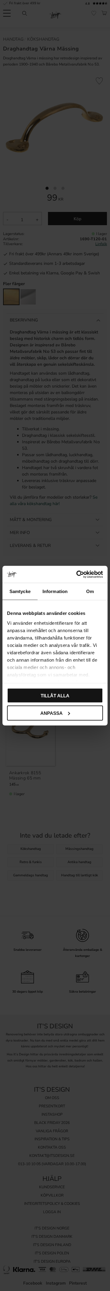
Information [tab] (55, 591)
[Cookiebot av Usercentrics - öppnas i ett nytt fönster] (77, 574)
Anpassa (51, 712)
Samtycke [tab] (20, 591)
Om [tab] (90, 591)
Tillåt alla (55, 695)
